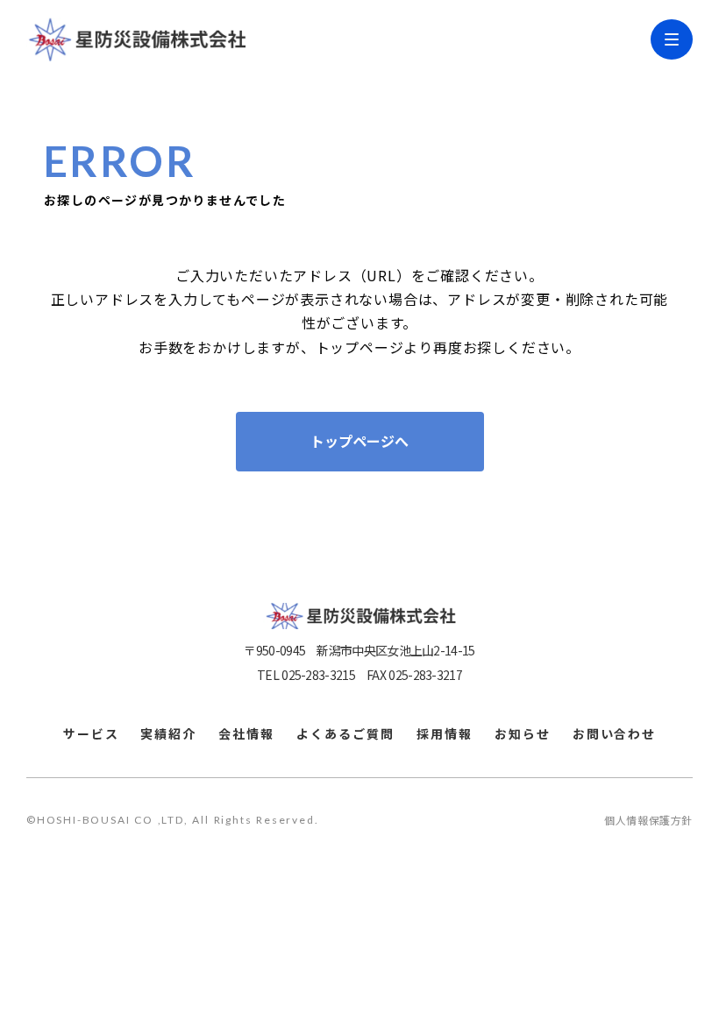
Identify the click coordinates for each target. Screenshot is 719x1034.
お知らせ (523, 734)
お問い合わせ (615, 734)
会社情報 (246, 734)
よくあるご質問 (345, 734)
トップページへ (359, 442)
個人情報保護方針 (648, 820)
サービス (91, 734)
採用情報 (444, 734)
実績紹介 (168, 734)
